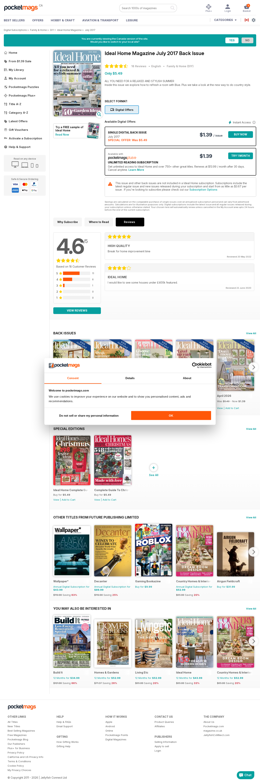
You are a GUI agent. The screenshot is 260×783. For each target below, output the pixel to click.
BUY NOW (240, 134)
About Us (208, 721)
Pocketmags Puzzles (24, 87)
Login (158, 750)
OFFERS (37, 20)
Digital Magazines (115, 739)
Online (109, 730)
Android (110, 726)
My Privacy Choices (19, 770)
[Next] (253, 367)
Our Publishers (16, 743)
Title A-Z (15, 104)
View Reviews (77, 310)
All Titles (13, 721)
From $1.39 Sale (20, 61)
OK (171, 415)
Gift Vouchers (18, 130)
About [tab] (187, 378)
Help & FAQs (64, 721)
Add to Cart (232, 408)
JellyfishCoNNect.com (216, 735)
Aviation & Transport (100, 20)
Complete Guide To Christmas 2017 (111, 490)
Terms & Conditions (19, 761)
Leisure (132, 20)
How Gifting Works (68, 741)
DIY (52, 30)
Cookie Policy (16, 765)
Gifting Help (63, 746)
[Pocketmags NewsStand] (23, 7)
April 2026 (224, 395)
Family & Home (38, 30)
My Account (17, 78)
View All (251, 333)
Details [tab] (130, 378)
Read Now (62, 134)
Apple (108, 721)
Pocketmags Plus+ (22, 95)
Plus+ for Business (19, 748)
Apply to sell (162, 746)
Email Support (65, 726)
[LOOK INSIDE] (77, 115)
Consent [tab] (73, 378)
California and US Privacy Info (25, 756)
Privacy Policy (16, 752)
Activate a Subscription (25, 138)
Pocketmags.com (213, 726)
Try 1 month (240, 155)
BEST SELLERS (14, 20)
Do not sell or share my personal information (89, 415)
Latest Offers (18, 121)
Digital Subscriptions (15, 30)
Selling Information (166, 741)
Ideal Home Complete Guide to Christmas (71, 490)
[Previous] (56, 552)
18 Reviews (138, 66)
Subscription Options (203, 189)
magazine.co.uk (212, 730)
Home (13, 52)
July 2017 (90, 30)
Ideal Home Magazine (69, 30)
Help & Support (19, 147)
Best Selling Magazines (21, 730)
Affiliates (160, 726)
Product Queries (164, 721)
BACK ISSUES (64, 333)
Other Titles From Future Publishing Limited (96, 517)
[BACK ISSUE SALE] (235, 390)
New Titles (14, 726)
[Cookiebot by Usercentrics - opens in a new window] (194, 365)
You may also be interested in (82, 608)
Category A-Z (18, 112)
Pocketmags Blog (18, 739)
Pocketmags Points (116, 735)
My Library (16, 70)
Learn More (136, 169)
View (220, 408)
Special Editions (69, 429)
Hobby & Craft (63, 20)
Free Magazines (17, 735)
